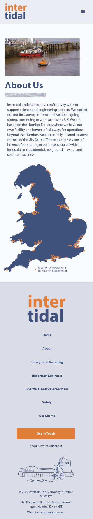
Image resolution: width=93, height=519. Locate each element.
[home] (16, 12)
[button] (83, 11)
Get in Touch (46, 434)
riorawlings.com (54, 512)
